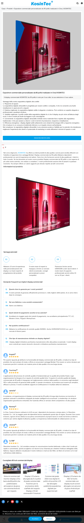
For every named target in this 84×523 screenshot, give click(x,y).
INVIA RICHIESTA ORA (42, 138)
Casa (3, 8)
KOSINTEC (22, 153)
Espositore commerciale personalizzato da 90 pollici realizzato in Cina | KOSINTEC (42, 8)
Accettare (35, 519)
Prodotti (9, 8)
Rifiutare (49, 519)
